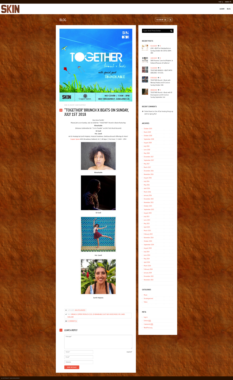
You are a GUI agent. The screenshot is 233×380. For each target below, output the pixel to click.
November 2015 (148, 202)
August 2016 (148, 178)
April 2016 (147, 188)
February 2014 (148, 269)
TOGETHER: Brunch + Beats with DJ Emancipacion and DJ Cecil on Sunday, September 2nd (161, 94)
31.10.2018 (153, 68)
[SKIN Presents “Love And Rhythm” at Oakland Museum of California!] (145, 60)
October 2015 (148, 206)
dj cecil (89, 314)
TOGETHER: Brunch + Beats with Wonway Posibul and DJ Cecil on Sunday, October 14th (160, 82)
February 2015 (148, 234)
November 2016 (148, 174)
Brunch (74, 314)
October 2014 (148, 241)
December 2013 (149, 276)
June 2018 (147, 150)
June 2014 (147, 255)
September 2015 (149, 209)
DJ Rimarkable (98, 314)
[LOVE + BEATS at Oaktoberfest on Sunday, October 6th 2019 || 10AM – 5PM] (145, 47)
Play (220, 2)
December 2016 (149, 171)
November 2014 (148, 237)
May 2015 (147, 223)
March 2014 (147, 266)
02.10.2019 (153, 46)
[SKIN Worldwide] (10, 9)
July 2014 (146, 252)
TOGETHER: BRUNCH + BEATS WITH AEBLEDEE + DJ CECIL (161, 71)
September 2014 (149, 244)
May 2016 (147, 185)
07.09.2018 (153, 78)
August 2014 (148, 248)
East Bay (106, 314)
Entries (147, 320)
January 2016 (148, 195)
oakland (70, 317)
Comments (148, 324)
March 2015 (147, 230)
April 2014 (147, 262)
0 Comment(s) (72, 321)
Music (145, 295)
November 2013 (148, 280)
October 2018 (148, 135)
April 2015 (147, 227)
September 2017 (149, 160)
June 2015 (147, 220)
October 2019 (148, 128)
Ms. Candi (121, 314)
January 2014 (148, 273)
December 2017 (149, 157)
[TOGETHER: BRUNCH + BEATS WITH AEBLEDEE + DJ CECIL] (145, 70)
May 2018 (147, 153)
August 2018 (148, 142)
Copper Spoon (75, 139)
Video (145, 302)
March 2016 (147, 192)
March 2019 (147, 132)
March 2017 (147, 167)
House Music (113, 314)
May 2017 (147, 164)
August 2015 (148, 213)
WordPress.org (148, 328)
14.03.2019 (153, 58)
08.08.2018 (153, 90)
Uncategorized (80, 310)
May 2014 (147, 259)
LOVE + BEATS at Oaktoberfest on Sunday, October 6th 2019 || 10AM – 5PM (161, 50)
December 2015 (149, 199)
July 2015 (146, 216)
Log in (146, 317)
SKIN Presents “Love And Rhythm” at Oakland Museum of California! (161, 61)
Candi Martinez (80, 105)
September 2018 (149, 139)
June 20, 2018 (68, 105)
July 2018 (146, 146)
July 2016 (146, 181)
